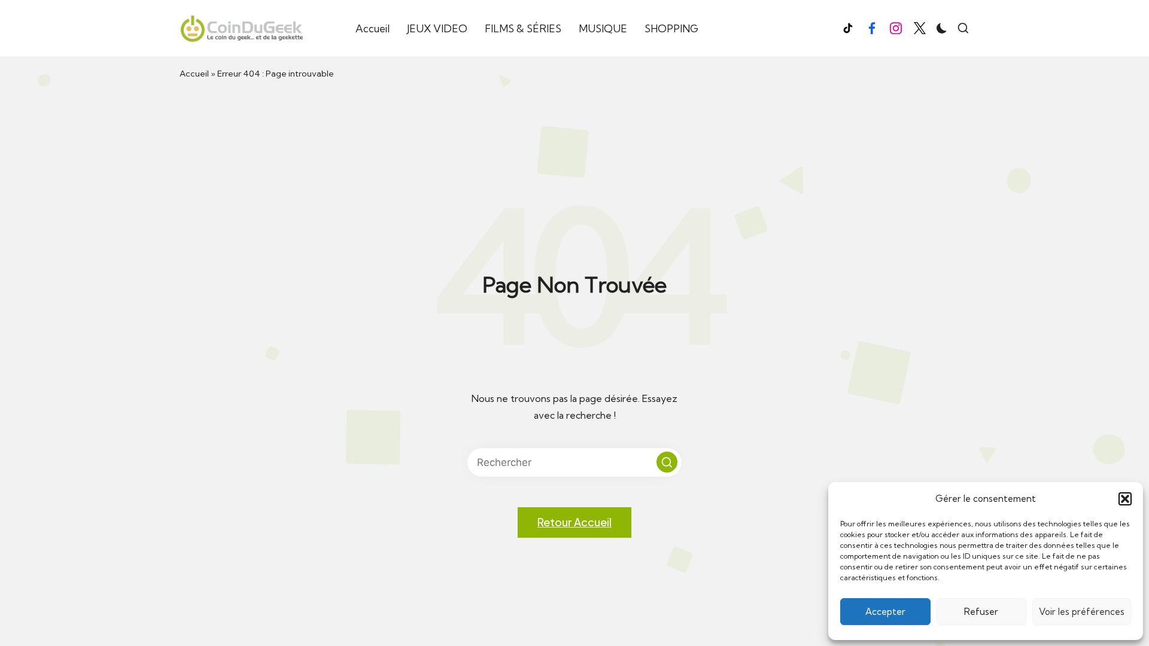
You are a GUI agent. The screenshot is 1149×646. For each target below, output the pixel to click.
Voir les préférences (1081, 611)
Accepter (885, 611)
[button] (1125, 499)
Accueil (194, 73)
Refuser (981, 611)
